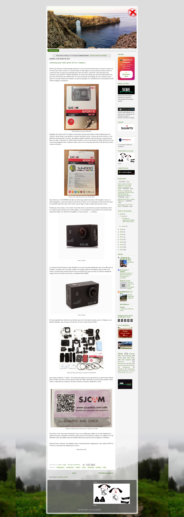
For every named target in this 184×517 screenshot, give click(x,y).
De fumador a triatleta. (124, 270)
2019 (121, 232)
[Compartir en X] (91, 465)
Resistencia (126, 367)
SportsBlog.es (124, 304)
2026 (121, 214)
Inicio (74, 473)
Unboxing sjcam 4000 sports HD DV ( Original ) (67, 63)
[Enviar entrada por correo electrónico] (83, 464)
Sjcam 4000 (91, 467)
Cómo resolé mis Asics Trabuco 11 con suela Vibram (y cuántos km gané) (125, 186)
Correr (120, 358)
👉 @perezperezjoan (126, 74)
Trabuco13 (128, 372)
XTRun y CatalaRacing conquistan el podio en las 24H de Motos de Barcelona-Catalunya (126, 193)
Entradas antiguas (106, 473)
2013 (121, 247)
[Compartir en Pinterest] (94, 465)
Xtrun (104, 467)
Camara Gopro (70, 467)
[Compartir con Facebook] (92, 465)
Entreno (132, 354)
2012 (121, 249)
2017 (121, 237)
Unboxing (98, 467)
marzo (124, 226)
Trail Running (126, 356)
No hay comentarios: (74, 464)
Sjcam (84, 467)
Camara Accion (60, 467)
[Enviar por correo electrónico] (87, 465)
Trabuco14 (121, 372)
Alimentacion (122, 363)
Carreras (120, 365)
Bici (134, 365)
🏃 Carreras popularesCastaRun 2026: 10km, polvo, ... (128, 221)
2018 (121, 234)
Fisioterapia (131, 369)
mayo (123, 216)
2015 (121, 242)
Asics (128, 365)
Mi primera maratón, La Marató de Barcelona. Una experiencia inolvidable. (126, 275)
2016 (121, 239)
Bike (130, 363)
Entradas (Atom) (63, 477)
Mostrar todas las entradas (98, 55)
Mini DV (78, 467)
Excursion (121, 361)
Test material (126, 360)
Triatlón (122, 307)
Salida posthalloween (130, 262)
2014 (121, 244)
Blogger (104, 509)
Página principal (53, 50)
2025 (121, 229)
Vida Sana (131, 358)
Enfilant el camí (125, 281)
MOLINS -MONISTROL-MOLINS (130, 296)
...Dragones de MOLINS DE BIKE (125, 258)
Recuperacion (124, 371)
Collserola (121, 369)
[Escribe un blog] (89, 465)
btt (132, 371)
